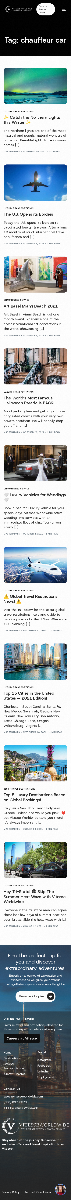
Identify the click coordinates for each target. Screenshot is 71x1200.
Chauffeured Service (16, 300)
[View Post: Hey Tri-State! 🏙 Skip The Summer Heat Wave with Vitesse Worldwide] (35, 860)
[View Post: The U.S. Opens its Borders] (35, 182)
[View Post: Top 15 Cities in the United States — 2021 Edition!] (35, 661)
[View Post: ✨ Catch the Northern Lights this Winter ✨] (35, 86)
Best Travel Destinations (19, 789)
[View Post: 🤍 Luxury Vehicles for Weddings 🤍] (35, 463)
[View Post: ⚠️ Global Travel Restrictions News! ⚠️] (35, 565)
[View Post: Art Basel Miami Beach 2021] (35, 274)
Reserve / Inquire (31, 996)
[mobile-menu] (62, 9)
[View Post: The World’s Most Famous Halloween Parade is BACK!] (35, 366)
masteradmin (12, 151)
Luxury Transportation (19, 111)
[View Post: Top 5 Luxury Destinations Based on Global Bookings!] (35, 763)
